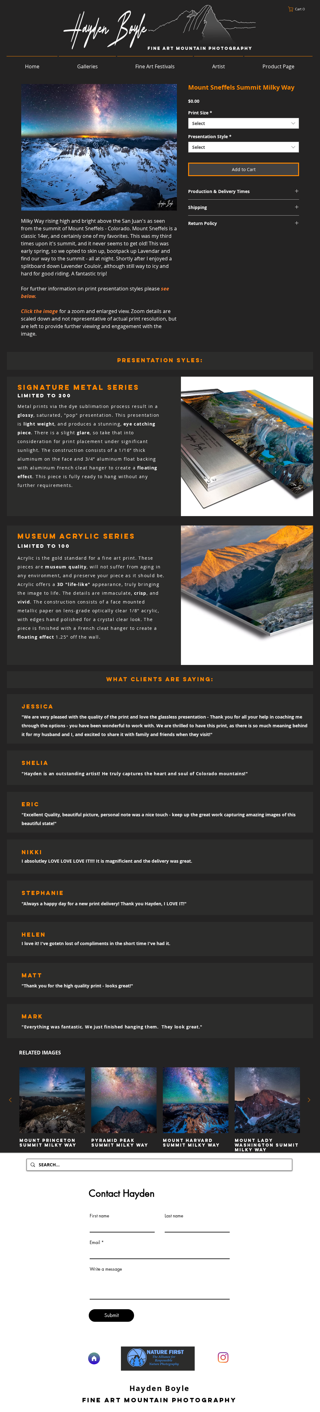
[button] (298, 9)
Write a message (106, 1269)
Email (95, 1242)
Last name (174, 1216)
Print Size (200, 112)
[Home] (94, 1358)
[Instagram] (223, 1357)
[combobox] (243, 123)
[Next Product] (309, 1100)
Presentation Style (210, 136)
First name (99, 1216)
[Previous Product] (10, 1100)
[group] (160, 1110)
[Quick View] (52, 1100)
